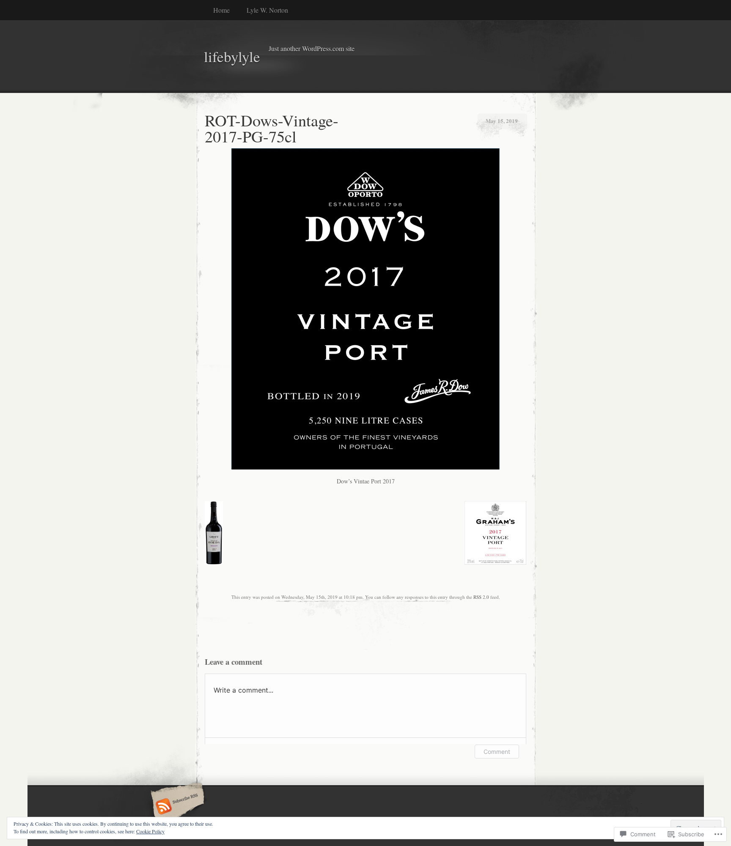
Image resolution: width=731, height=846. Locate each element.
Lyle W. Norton (267, 9)
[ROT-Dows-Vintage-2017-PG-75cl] (365, 467)
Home (221, 9)
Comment (497, 751)
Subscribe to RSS (176, 807)
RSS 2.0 (481, 597)
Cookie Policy (150, 831)
